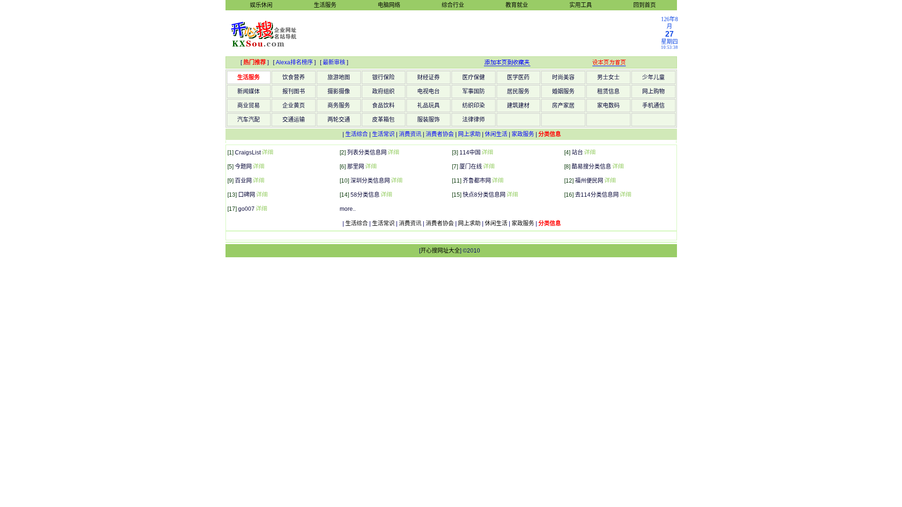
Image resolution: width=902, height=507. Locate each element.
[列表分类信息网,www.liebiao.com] (393, 152)
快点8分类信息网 (484, 195)
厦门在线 (470, 166)
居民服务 (518, 91)
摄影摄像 (338, 91)
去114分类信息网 (597, 195)
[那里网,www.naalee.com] (370, 166)
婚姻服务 (563, 91)
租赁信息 (608, 91)
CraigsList (248, 152)
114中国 (470, 152)
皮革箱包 (383, 119)
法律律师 (473, 119)
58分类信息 (365, 195)
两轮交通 (338, 119)
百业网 (243, 180)
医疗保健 (473, 77)
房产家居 (563, 105)
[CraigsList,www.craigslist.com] (267, 152)
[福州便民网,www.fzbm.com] (609, 180)
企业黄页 (293, 105)
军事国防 (473, 91)
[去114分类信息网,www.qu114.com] (625, 195)
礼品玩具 (428, 105)
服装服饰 (428, 119)
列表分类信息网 (367, 152)
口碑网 (246, 195)
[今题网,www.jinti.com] (258, 166)
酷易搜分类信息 (591, 166)
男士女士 (608, 77)
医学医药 (518, 77)
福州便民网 (589, 180)
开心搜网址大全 (440, 250)
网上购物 (653, 91)
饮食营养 (293, 77)
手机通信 (653, 105)
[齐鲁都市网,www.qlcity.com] (497, 180)
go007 (246, 209)
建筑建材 (518, 105)
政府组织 (383, 91)
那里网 (355, 166)
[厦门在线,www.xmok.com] (488, 166)
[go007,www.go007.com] (261, 209)
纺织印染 (473, 105)
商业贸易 (248, 105)
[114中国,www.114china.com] (487, 152)
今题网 (243, 166)
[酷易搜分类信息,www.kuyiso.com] (617, 166)
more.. (348, 209)
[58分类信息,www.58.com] (386, 195)
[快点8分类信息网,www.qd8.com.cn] (512, 195)
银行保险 (383, 77)
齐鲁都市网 (477, 180)
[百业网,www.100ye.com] (258, 180)
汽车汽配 (248, 119)
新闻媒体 (248, 91)
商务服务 (338, 105)
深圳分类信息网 (370, 180)
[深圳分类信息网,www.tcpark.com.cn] (396, 180)
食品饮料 (383, 105)
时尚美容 (563, 77)
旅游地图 (338, 77)
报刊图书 (293, 91)
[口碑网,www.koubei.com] (261, 195)
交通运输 (293, 119)
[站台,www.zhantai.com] (589, 152)
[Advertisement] (484, 33)
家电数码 (608, 105)
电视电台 (428, 91)
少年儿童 (653, 77)
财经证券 (428, 77)
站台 (577, 152)
